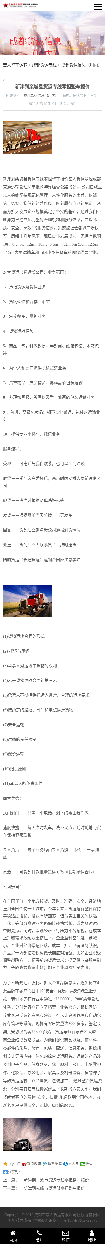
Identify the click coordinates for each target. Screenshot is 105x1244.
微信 (88, 1164)
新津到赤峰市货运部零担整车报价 (54, 1188)
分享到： (15, 1172)
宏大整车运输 (15, 65)
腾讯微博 (55, 1164)
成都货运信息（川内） (81, 65)
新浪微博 (34, 1164)
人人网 (73, 1164)
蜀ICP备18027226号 (80, 1220)
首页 (13, 1240)
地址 (92, 1240)
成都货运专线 (44, 65)
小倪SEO (39, 1220)
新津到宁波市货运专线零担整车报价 (56, 1180)
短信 (66, 1240)
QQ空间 (14, 1164)
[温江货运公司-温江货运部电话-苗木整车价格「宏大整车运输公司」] (20, 7)
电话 (39, 1240)
